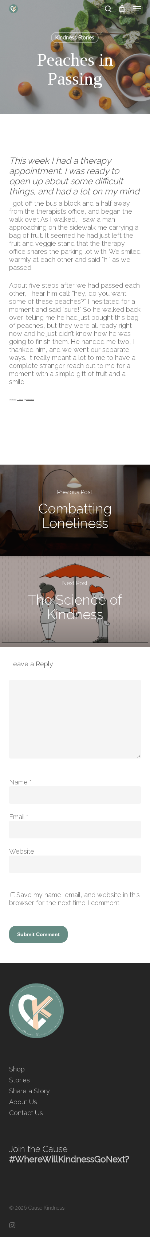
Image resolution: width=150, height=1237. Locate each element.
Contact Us (26, 1113)
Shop (17, 1069)
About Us (23, 1102)
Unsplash (30, 400)
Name (20, 782)
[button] (137, 8)
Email (18, 817)
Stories (19, 1080)
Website (21, 851)
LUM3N (20, 400)
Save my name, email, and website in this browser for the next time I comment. (74, 899)
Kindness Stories (74, 37)
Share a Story (29, 1091)
